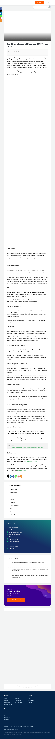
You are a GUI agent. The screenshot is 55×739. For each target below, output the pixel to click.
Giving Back (7, 702)
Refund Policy (7, 717)
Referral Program (8, 704)
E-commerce (12, 502)
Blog (29, 698)
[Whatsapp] (16, 476)
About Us (6, 698)
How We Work (18, 702)
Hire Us (38, 2)
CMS (10, 536)
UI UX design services (31, 461)
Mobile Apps (20, 38)
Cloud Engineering (14, 492)
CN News (11, 548)
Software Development (14, 505)
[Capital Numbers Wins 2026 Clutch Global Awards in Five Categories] (9, 564)
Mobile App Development (15, 495)
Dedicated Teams (13, 514)
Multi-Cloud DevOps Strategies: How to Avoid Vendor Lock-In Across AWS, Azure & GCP (30, 570)
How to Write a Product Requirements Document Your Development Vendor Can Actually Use (30, 576)
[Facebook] (13, 476)
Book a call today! (22, 470)
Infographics (15, 38)
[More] (21, 476)
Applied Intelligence (14, 539)
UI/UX (11, 508)
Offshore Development (14, 544)
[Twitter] (8, 476)
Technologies (18, 700)
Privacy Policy (7, 713)
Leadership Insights (13, 546)
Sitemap (30, 702)
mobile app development (26, 71)
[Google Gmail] (18, 476)
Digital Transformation (14, 541)
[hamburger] (47, 2)
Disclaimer (6, 719)
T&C (5, 712)
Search (49, 7)
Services (17, 698)
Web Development (14, 489)
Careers (6, 700)
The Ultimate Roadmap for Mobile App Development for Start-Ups (25, 447)
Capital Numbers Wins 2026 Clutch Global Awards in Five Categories (28, 562)
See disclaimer (19, 734)
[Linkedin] (11, 476)
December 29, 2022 (45, 38)
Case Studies (31, 700)
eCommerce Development (15, 532)
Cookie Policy (7, 715)
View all (14, 599)
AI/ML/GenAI (12, 499)
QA (10, 511)
